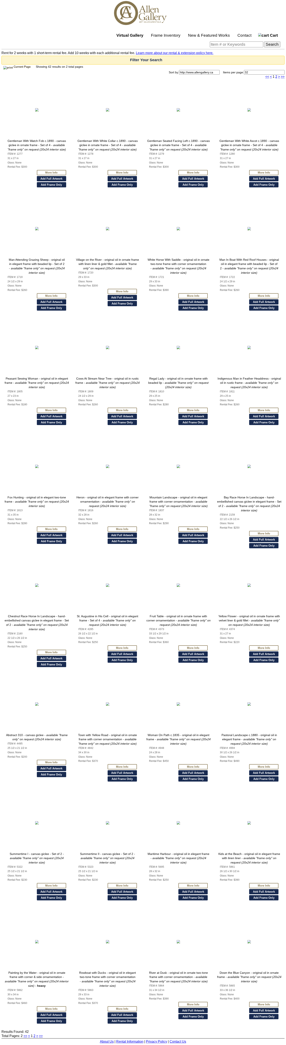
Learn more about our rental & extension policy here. (174, 53)
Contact (244, 35)
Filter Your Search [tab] (146, 60)
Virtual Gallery (129, 35)
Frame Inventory (165, 35)
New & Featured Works (209, 35)
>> (283, 76)
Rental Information (129, 1041)
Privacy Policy (156, 1041)
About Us (107, 1041)
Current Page (22, 66)
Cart (273, 35)
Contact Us (178, 1041)
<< (267, 76)
